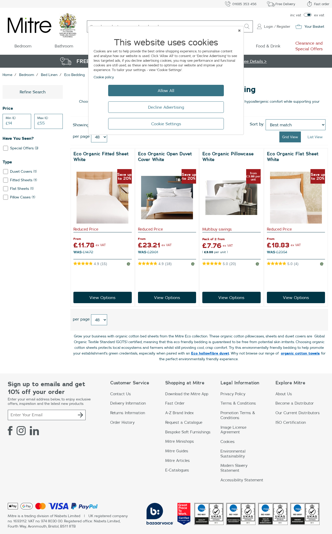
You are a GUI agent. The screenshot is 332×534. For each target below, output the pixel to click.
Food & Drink (268, 45)
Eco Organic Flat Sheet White (293, 156)
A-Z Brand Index (179, 412)
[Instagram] (21, 430)
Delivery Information (128, 403)
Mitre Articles (177, 460)
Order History (122, 422)
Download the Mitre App (186, 393)
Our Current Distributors (297, 412)
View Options (102, 297)
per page (81, 136)
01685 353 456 (244, 4)
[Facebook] (10, 430)
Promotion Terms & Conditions (237, 415)
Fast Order (175, 403)
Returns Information (127, 412)
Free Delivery (285, 4)
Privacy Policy (232, 393)
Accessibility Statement (241, 479)
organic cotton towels (300, 353)
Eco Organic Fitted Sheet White (101, 156)
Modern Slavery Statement (233, 468)
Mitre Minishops (179, 441)
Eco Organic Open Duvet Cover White (165, 156)
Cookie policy (104, 77)
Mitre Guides (176, 450)
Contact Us (120, 393)
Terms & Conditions (238, 403)
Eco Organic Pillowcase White (228, 156)
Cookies (227, 441)
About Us (283, 393)
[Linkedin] (34, 430)
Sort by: (257, 124)
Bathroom (64, 45)
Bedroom (23, 45)
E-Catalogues (177, 470)
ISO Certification (290, 422)
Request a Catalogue (183, 422)
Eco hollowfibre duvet (210, 353)
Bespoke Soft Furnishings (188, 431)
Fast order (321, 4)
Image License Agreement (233, 430)
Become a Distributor (294, 403)
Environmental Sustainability (232, 454)
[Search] (247, 26)
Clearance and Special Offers (309, 45)
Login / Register (277, 26)
